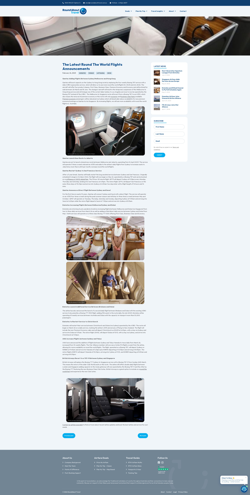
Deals (127, 11)
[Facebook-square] (159, 462)
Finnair (91, 73)
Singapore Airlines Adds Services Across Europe (171, 80)
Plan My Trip (140, 11)
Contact (183, 11)
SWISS (109, 73)
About (171, 11)
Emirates (82, 73)
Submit (159, 155)
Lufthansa (100, 73)
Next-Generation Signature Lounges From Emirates (172, 72)
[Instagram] (162, 462)
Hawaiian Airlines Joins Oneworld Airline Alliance (171, 97)
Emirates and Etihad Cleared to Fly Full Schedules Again (172, 89)
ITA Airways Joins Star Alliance (170, 106)
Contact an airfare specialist (72, 425)
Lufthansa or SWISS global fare (77, 179)
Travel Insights (157, 11)
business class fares (128, 97)
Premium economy (69, 99)
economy (114, 97)
